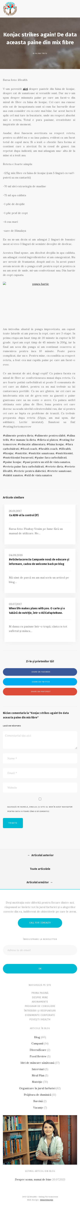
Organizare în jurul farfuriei (37, 1088)
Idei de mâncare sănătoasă (37, 1062)
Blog (37, 1037)
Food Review (38, 1056)
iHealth (66, 448)
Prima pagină (40, 993)
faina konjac (56, 444)
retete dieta (55, 466)
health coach (49, 448)
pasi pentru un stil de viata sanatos (47, 462)
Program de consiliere (40, 1006)
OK (40, 968)
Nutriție (37, 1082)
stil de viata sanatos (39, 475)
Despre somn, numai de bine (33, 1179)
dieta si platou (48, 440)
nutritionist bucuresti (19, 457)
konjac (9, 453)
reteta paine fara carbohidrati (24, 466)
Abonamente (40, 1001)
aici (25, 89)
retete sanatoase (60, 471)
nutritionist (65, 453)
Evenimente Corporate (40, 1015)
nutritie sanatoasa (42, 453)
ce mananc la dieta (24, 440)
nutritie (22, 453)
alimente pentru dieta (19, 435)
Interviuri (38, 1069)
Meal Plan (38, 1075)
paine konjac (13, 462)
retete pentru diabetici (31, 471)
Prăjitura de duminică (37, 1094)
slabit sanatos (14, 475)
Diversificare (38, 1050)
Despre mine (40, 997)
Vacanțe (38, 1107)
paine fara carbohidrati (52, 457)
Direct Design (46, 1200)
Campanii (37, 1043)
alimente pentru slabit (51, 435)
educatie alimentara (32, 444)
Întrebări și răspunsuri (40, 1010)
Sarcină (38, 1101)
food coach (30, 448)
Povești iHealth (40, 1019)
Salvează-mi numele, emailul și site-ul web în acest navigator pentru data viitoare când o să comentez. (39, 809)
